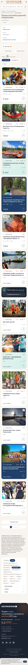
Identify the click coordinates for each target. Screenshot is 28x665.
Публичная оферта (14, 652)
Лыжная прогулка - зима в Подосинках (11, 431)
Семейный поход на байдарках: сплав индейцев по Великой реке (13, 90)
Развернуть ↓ (4, 553)
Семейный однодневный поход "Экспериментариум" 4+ (13, 237)
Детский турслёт (9, 322)
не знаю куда (20, 290)
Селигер (5, 576)
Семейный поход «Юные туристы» (11, 394)
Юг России (6, 583)
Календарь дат (15, 60)
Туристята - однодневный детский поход (12, 358)
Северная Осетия (7, 572)
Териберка (19, 576)
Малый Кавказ (6, 567)
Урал (19, 578)
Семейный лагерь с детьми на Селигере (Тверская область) (13, 274)
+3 (7, 204)
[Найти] (25, 6)
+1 (8, 130)
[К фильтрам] (2, 51)
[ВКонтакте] (2, 642)
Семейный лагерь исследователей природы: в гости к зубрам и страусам (13, 504)
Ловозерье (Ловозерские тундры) (11, 565)
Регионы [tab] (6, 560)
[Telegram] (6, 642)
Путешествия (6, 60)
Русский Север (16, 569)
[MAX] (13, 642)
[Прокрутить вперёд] (25, 51)
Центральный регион (15, 581)
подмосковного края (18, 549)
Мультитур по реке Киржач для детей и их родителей (13, 468)
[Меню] (2, 2)
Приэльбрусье (7, 569)
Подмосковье (8, 87)
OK (25, 661)
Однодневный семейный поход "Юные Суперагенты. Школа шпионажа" (14, 201)
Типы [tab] (12, 560)
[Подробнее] (23, 98)
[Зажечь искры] (25, 606)
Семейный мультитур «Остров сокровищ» (13, 164)
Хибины (5, 581)
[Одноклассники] (10, 642)
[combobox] (13, 6)
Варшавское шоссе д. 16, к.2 (8, 636)
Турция (5, 578)
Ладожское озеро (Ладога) (10, 563)
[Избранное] (26, 2)
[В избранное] (23, 69)
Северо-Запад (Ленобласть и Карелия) (12, 574)
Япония (13, 583)
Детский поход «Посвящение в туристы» (13, 127)
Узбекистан (12, 578)
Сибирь (12, 576)
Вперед (19, 527)
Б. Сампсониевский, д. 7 (7, 628)
